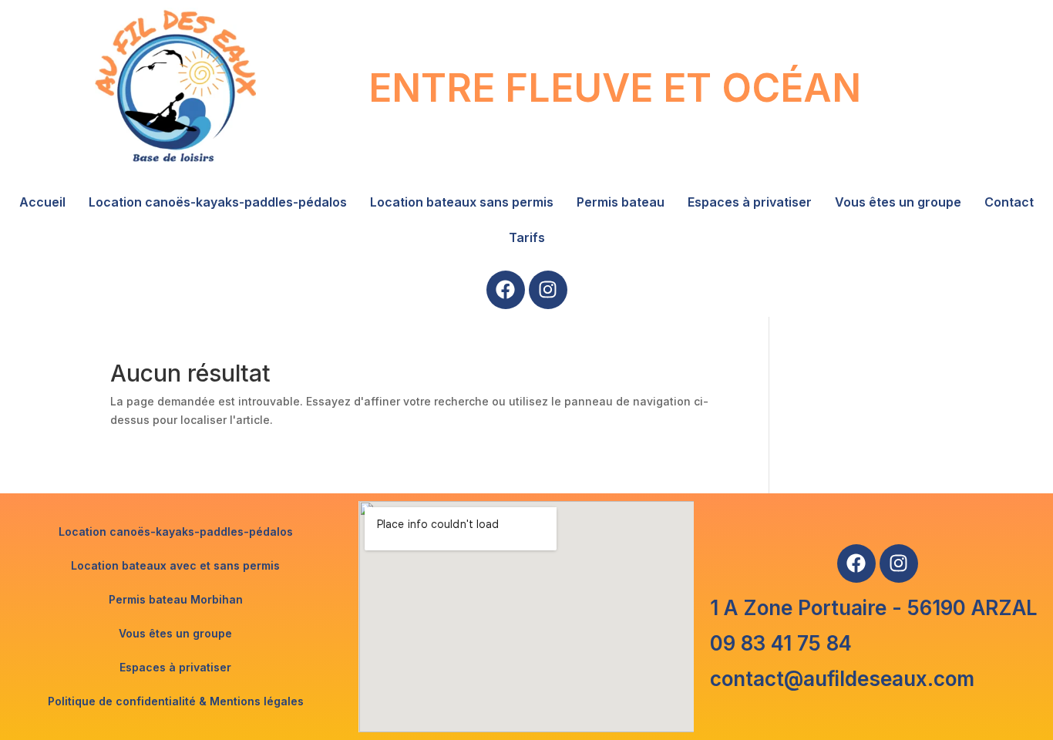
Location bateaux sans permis (461, 202)
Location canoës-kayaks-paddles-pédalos (218, 202)
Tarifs (527, 237)
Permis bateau (620, 202)
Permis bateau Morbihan (176, 599)
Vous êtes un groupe (898, 202)
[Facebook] (505, 290)
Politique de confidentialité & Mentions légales (176, 701)
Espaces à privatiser (750, 202)
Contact (1009, 202)
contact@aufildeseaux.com (842, 679)
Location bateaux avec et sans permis (175, 565)
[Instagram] (548, 290)
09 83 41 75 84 (781, 643)
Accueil (42, 202)
